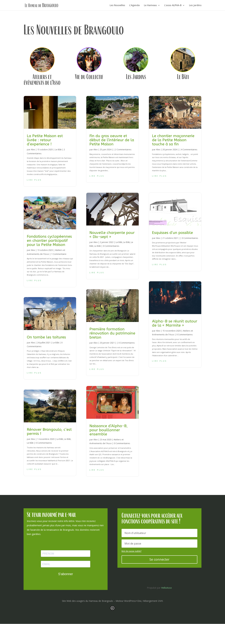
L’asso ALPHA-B (173, 5)
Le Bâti (58, 149)
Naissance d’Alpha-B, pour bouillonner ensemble (108, 430)
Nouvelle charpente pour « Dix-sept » (112, 234)
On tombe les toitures (46, 337)
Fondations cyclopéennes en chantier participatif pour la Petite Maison (49, 240)
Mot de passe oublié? (131, 551)
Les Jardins (195, 5)
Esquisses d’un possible (172, 232)
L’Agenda (134, 5)
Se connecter (159, 559)
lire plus (34, 179)
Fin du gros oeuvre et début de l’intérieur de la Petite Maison (111, 140)
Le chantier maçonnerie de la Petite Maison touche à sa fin (173, 140)
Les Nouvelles (117, 5)
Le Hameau (150, 5)
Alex (33, 149)
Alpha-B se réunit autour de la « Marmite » (174, 323)
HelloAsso (166, 587)
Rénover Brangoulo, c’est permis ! (49, 431)
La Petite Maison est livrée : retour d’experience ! (45, 140)
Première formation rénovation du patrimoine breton (112, 333)
